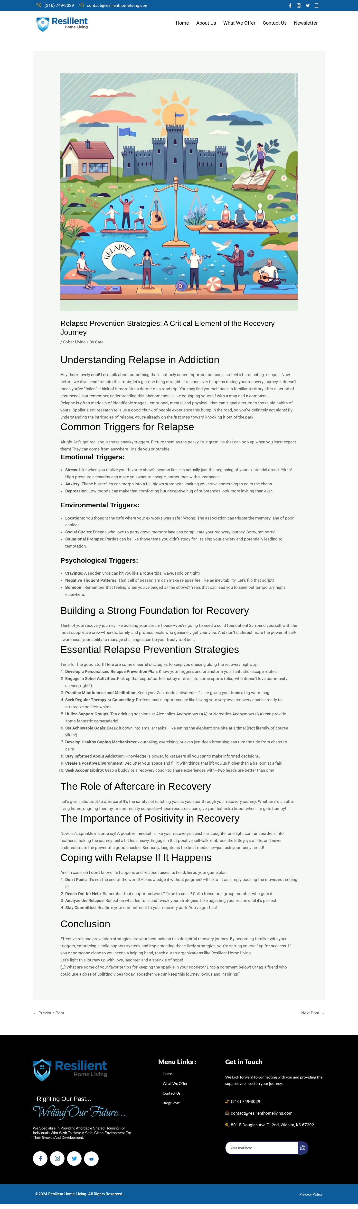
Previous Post (48, 1012)
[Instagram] (298, 5)
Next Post (313, 1012)
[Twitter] (307, 5)
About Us (206, 23)
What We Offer (239, 23)
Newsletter (306, 23)
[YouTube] (316, 5)
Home (182, 23)
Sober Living (74, 342)
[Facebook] (290, 5)
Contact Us (275, 23)
